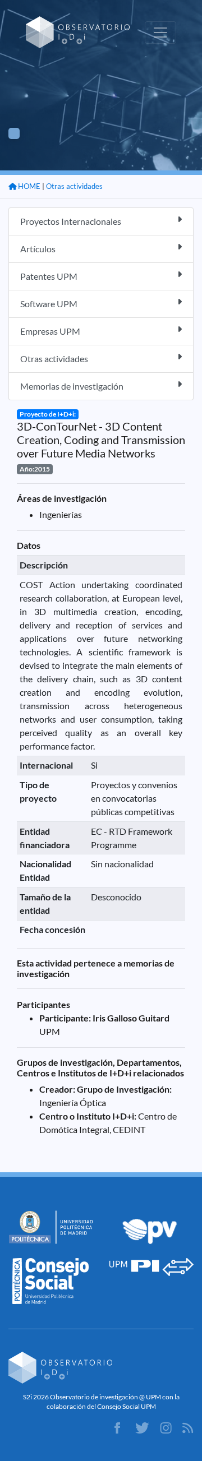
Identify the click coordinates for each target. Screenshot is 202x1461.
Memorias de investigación (71, 386)
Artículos (38, 248)
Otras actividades (74, 186)
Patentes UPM (48, 276)
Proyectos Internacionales (70, 221)
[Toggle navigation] (160, 32)
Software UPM (48, 303)
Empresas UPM (50, 331)
